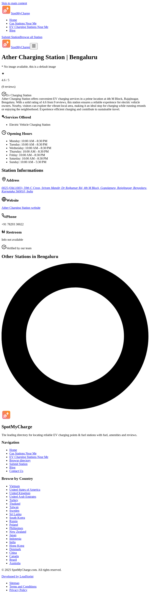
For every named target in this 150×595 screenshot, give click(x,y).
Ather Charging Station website (21, 207)
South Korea (17, 517)
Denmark (15, 549)
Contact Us (16, 471)
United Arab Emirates (22, 496)
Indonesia (15, 538)
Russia (13, 521)
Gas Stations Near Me (23, 23)
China (13, 552)
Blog (12, 30)
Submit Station (11, 37)
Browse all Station (31, 37)
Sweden (14, 510)
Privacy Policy (18, 590)
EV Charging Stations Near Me (28, 27)
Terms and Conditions (23, 586)
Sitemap (14, 583)
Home (13, 20)
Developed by (17, 576)
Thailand (14, 503)
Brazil (13, 559)
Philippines (16, 528)
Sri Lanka (15, 514)
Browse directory (20, 460)
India (12, 542)
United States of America (24, 489)
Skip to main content (14, 3)
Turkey (13, 500)
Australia (15, 563)
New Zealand (17, 531)
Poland (13, 524)
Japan (12, 535)
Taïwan (14, 507)
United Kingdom (19, 493)
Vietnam (14, 486)
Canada (14, 556)
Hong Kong (16, 545)
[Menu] (34, 46)
